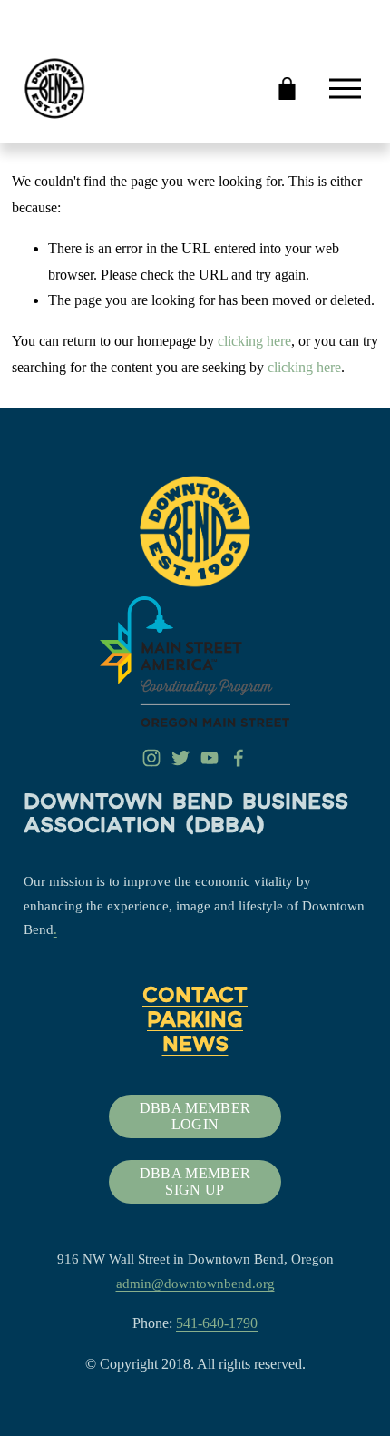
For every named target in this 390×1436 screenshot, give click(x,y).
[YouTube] (209, 758)
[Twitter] (180, 758)
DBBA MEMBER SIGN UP (195, 1181)
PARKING (195, 1022)
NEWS (195, 1046)
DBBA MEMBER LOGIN (195, 1116)
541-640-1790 (217, 1323)
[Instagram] (151, 758)
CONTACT (195, 997)
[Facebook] (238, 758)
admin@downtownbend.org (195, 1283)
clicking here (254, 341)
